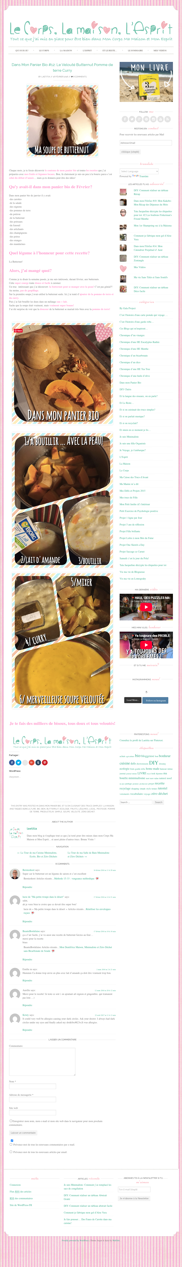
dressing (162, 763)
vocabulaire (136, 793)
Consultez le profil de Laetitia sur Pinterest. (141, 740)
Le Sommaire (135, 50)
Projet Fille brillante (130, 531)
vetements (124, 793)
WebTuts (116, 1240)
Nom (12, 1081)
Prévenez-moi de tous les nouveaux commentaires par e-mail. (44, 1144)
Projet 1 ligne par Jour (131, 517)
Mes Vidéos (160, 50)
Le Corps (44, 50)
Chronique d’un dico (130, 362)
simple (58, 812)
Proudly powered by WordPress (75, 1240)
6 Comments (80, 77)
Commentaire (16, 1046)
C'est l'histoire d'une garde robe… (137, 321)
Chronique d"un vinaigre (132, 335)
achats (122, 756)
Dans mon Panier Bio (50, 806)
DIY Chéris (125, 389)
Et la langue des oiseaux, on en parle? (138, 396)
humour (163, 768)
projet (151, 783)
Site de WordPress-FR (21, 1205)
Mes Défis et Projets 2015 (132, 490)
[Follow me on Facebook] (125, 119)
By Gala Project (128, 308)
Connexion (15, 1184)
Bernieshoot (28, 870)
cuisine (125, 763)
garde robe (140, 768)
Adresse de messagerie (21, 1094)
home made (152, 768)
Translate (143, 176)
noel (169, 778)
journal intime (131, 773)
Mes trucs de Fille (129, 497)
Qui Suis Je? (21, 50)
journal (122, 773)
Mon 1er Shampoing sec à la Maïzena (153, 225)
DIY (153, 762)
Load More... (133, 700)
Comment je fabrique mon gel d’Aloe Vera (85, 1212)
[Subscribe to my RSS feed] (167, 119)
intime (170, 769)
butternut (53, 809)
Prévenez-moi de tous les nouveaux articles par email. (40, 1152)
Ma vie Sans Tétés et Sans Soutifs (151, 277)
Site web (13, 1108)
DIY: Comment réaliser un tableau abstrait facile (88, 1205)
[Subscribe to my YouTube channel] (160, 119)
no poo (122, 783)
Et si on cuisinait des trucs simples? (82, 806)
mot (147, 778)
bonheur (165, 755)
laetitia (45, 77)
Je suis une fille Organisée (133, 443)
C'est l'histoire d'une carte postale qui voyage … (144, 315)
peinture (136, 783)
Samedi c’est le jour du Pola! (134, 558)
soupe (66, 812)
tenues (154, 788)
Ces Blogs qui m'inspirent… (134, 328)
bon (43, 809)
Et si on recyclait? (129, 423)
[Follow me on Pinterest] (146, 119)
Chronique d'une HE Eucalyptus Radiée (139, 342)
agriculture (29, 809)
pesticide (102, 809)
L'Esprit (124, 457)
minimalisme (137, 778)
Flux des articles (20, 1191)
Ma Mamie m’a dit (129, 484)
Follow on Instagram (156, 700)
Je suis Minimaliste (129, 436)
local (92, 809)
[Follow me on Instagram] (153, 119)
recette (160, 783)
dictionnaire (142, 763)
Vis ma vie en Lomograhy (133, 578)
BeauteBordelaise (31, 931)
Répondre (27, 887)
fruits (73, 809)
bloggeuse (147, 756)
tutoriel (162, 788)
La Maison (66, 50)
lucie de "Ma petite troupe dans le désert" (43, 896)
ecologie (64, 809)
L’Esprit (87, 50)
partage (128, 783)
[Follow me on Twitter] (132, 119)
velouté (75, 812)
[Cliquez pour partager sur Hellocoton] (25, 763)
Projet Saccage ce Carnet (132, 551)
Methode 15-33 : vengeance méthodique (74, 878)
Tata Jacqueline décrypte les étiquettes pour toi (143, 565)
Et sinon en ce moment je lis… (135, 430)
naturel (162, 778)
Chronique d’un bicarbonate (134, 355)
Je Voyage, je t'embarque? (133, 450)
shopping (135, 788)
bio (38, 809)
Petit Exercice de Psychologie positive (139, 511)
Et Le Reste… (110, 50)
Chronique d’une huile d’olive (135, 375)
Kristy (26, 1015)
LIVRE (142, 773)
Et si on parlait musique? (132, 416)
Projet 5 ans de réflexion (132, 524)
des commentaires (21, 1198)
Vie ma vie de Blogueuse (132, 571)
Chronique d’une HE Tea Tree (135, 369)
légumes (83, 809)
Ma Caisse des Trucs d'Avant (134, 477)
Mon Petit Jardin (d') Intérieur (135, 504)
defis (133, 763)
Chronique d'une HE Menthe (134, 348)
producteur (47, 812)
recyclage (125, 788)
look (153, 773)
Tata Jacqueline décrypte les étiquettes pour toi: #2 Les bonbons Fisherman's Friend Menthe (153, 215)
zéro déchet (88, 812)
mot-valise (154, 778)
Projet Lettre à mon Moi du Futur (137, 538)
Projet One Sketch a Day (132, 544)
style (148, 788)
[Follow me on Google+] (139, 119)
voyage (147, 793)
